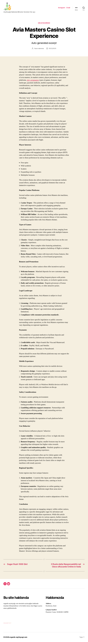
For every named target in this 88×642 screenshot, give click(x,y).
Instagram (61, 8)
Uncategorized (44, 23)
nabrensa (41, 48)
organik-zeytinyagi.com (18, 637)
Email (68, 8)
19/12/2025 (52, 48)
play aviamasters (33, 80)
